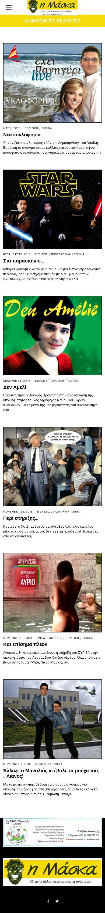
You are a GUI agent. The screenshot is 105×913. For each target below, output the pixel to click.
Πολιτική (31, 128)
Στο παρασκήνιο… (23, 261)
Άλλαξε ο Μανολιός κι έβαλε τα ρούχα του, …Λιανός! (51, 773)
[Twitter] (57, 901)
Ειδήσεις (41, 254)
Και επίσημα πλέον (25, 644)
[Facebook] (48, 901)
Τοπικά (46, 128)
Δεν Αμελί (14, 387)
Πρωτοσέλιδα (61, 254)
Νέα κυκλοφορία (22, 135)
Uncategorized (49, 638)
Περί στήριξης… (20, 518)
